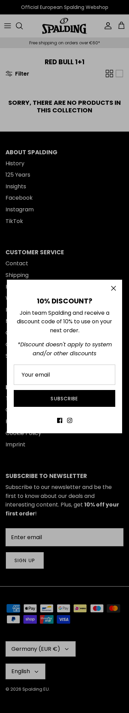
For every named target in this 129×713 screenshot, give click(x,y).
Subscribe (64, 398)
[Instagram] (69, 420)
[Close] (113, 288)
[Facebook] (59, 420)
